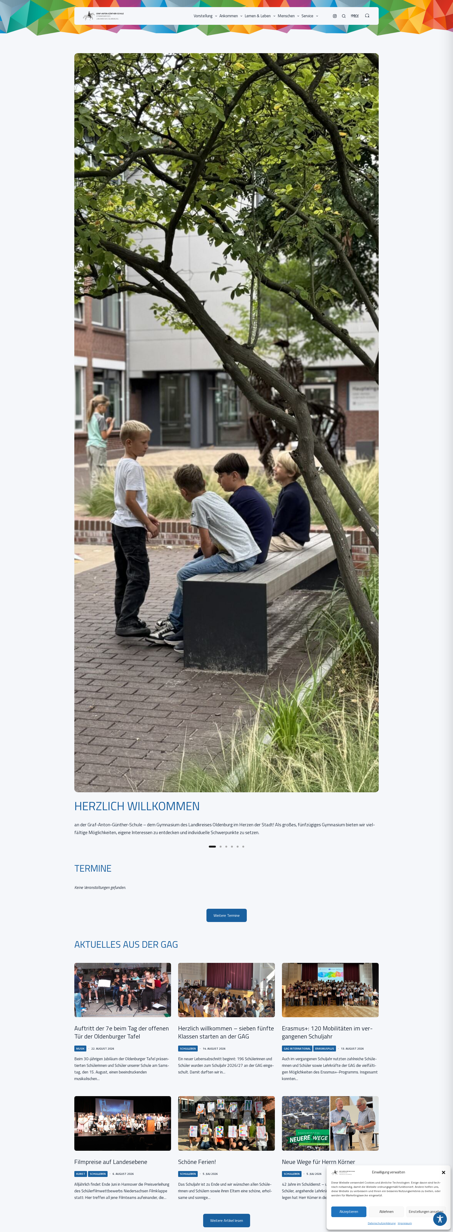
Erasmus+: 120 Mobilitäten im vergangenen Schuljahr (327, 1032)
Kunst (80, 1174)
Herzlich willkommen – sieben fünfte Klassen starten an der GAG (226, 1032)
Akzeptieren (349, 1211)
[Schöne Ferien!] (226, 1123)
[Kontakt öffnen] (367, 13)
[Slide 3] (226, 846)
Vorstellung (203, 16)
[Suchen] (344, 16)
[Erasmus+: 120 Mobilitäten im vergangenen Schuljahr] (330, 990)
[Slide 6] (243, 846)
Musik (80, 1048)
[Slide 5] (237, 846)
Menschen (286, 16)
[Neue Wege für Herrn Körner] (330, 1123)
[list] (226, 447)
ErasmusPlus (324, 1048)
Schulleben (188, 1048)
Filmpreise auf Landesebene (110, 1161)
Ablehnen (386, 1211)
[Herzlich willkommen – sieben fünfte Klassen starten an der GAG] (226, 990)
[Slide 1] (212, 846)
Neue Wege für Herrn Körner (318, 1161)
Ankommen (228, 16)
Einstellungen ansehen (426, 1211)
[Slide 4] (232, 846)
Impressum (405, 1223)
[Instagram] (335, 16)
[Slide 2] (220, 846)
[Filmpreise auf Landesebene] (122, 1123)
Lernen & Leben (258, 16)
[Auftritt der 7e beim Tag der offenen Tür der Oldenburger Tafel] (122, 990)
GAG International (297, 1048)
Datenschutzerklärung (381, 1223)
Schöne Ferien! (197, 1161)
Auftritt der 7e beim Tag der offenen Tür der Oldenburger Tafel (121, 1032)
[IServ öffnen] (355, 13)
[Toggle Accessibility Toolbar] (440, 1219)
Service (307, 16)
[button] (443, 1172)
